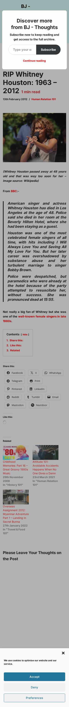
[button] (63, 653)
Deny (34, 687)
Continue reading (34, 60)
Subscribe (48, 50)
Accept (34, 677)
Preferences (34, 698)
